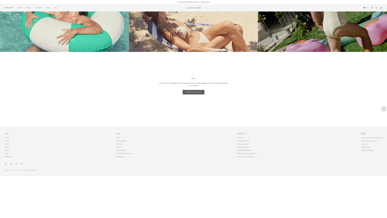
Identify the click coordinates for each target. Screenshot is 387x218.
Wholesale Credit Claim (244, 150)
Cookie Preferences (367, 150)
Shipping (119, 144)
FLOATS (19, 7)
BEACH (28, 7)
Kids (6, 150)
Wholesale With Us (243, 147)
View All (7, 138)
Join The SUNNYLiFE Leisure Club (371, 138)
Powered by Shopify (28, 170)
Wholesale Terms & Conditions (247, 153)
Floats (7, 141)
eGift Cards (8, 157)
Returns (119, 147)
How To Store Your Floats (124, 153)
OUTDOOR (38, 7)
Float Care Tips (121, 150)
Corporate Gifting (242, 144)
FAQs (118, 138)
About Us (364, 144)
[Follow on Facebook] (6, 164)
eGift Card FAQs (121, 141)
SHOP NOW (64, 34)
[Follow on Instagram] (11, 164)
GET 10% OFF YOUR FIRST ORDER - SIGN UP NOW (193, 2)
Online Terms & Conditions (245, 157)
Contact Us (240, 138)
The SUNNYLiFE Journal (368, 141)
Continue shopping (194, 92)
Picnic (7, 147)
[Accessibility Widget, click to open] (383, 109)
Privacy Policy (365, 147)
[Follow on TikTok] (22, 164)
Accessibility (120, 157)
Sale (6, 153)
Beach (7, 144)
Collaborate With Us (243, 141)
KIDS (48, 7)
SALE (56, 7)
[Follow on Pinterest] (16, 164)
